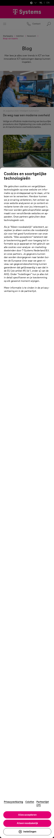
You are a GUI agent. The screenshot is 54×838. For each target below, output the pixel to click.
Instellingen (29, 831)
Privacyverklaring (13, 801)
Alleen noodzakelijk (27, 823)
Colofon (29, 801)
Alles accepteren (27, 814)
